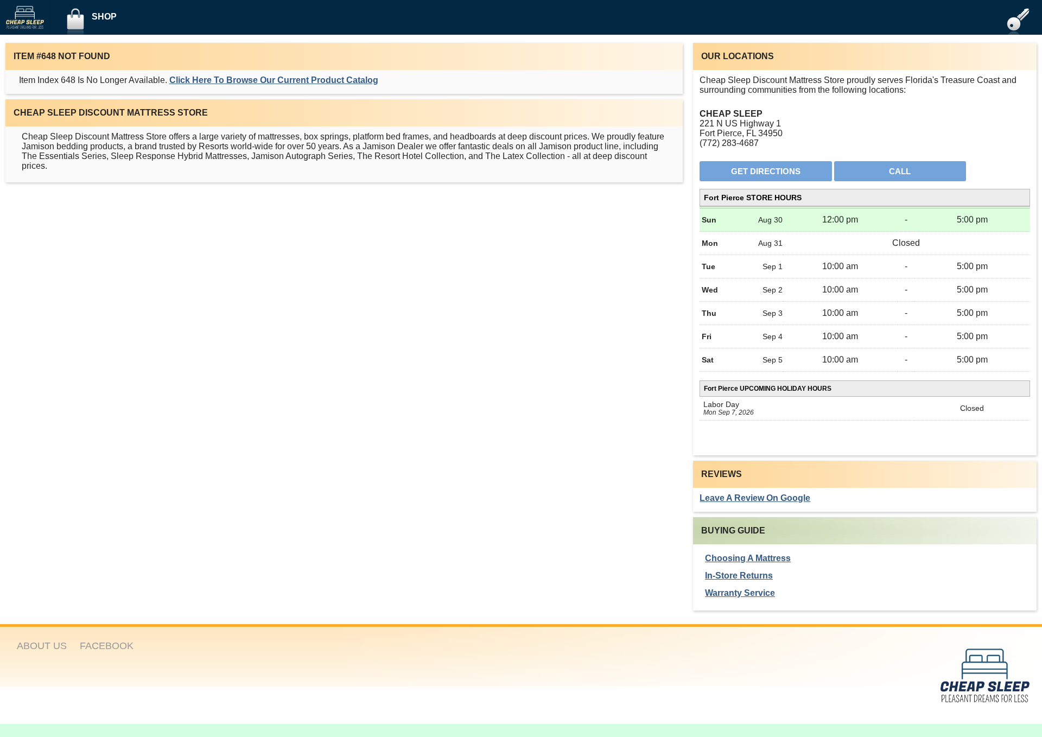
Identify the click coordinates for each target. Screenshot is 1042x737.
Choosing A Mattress (748, 558)
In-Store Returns (739, 575)
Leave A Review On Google (755, 498)
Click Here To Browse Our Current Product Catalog (273, 80)
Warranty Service (740, 593)
